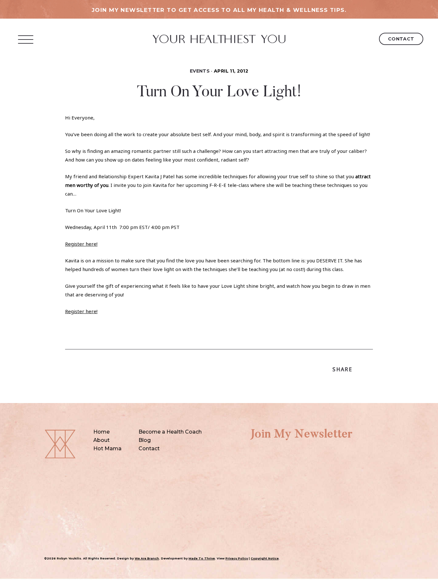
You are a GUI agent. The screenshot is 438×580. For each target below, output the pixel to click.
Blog (145, 440)
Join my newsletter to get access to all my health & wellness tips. (219, 10)
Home (101, 432)
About (101, 440)
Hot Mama (107, 448)
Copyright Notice (265, 558)
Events (200, 71)
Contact (401, 39)
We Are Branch (147, 558)
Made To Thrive (202, 558)
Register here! (81, 244)
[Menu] (26, 39)
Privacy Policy (236, 558)
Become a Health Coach (170, 432)
